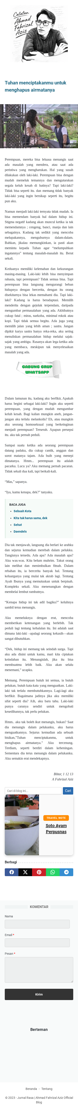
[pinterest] (39, 872)
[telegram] (66, 872)
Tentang (46, 1089)
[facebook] (11, 872)
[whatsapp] (53, 872)
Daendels (20, 531)
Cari (68, 791)
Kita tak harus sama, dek (30, 518)
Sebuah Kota (22, 511)
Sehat (18, 525)
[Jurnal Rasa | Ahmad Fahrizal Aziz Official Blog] (39, 33)
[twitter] (25, 872)
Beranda (31, 1089)
